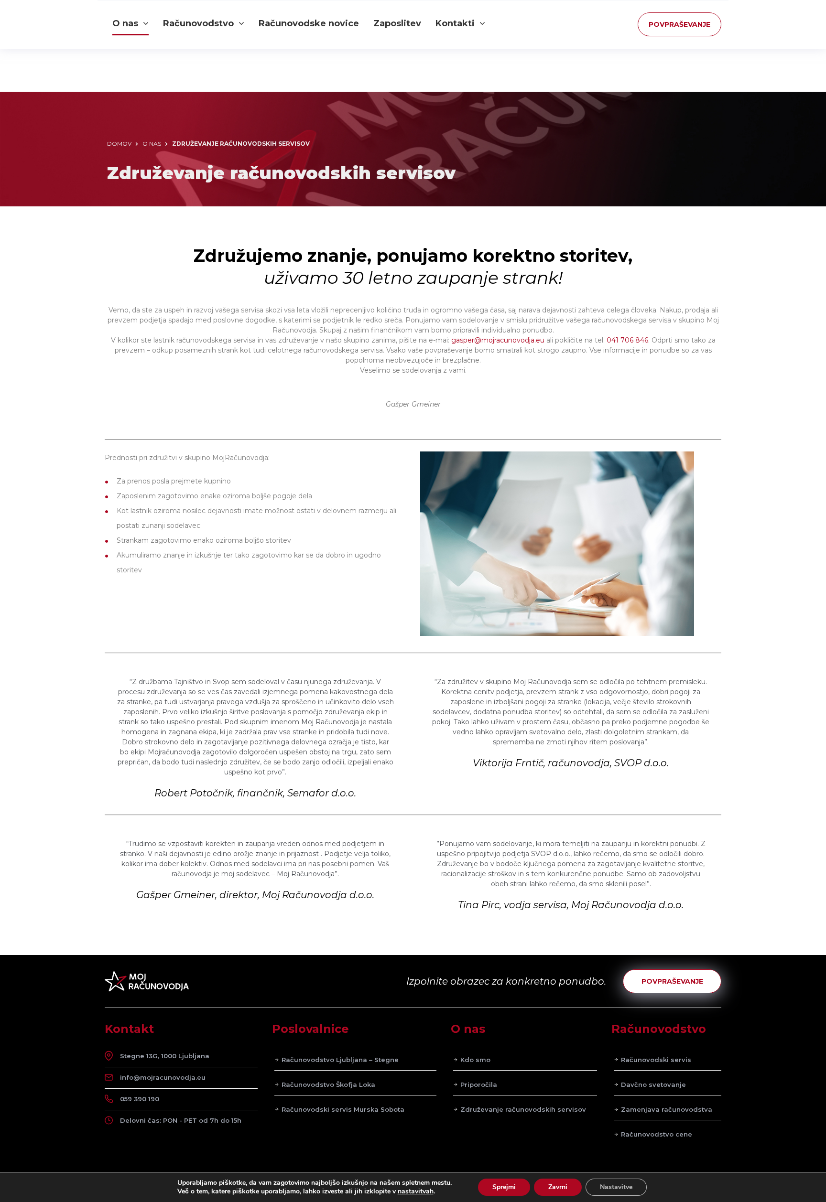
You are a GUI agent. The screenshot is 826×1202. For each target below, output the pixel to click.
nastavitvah (416, 1191)
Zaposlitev (397, 23)
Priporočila (478, 1084)
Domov (119, 143)
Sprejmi (504, 1186)
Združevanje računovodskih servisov (523, 1109)
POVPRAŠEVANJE (679, 24)
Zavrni (557, 1186)
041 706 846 (627, 340)
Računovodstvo (198, 23)
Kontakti (455, 23)
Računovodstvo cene (656, 1134)
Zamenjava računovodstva (666, 1109)
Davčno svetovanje (653, 1084)
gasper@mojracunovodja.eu (497, 340)
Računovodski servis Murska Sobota (343, 1109)
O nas (125, 23)
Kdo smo (475, 1059)
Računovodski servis (656, 1059)
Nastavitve (616, 1186)
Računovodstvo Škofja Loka (328, 1084)
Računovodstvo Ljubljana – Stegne (340, 1059)
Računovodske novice (309, 23)
